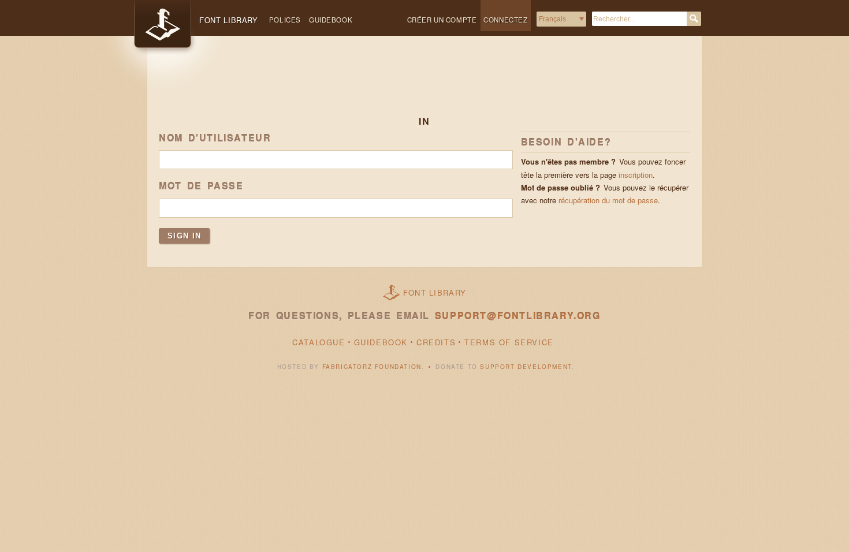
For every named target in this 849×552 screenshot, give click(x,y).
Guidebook (330, 19)
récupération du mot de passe (608, 200)
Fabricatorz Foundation (372, 367)
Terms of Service (509, 342)
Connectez (505, 19)
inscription (636, 174)
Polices (285, 19)
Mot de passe (201, 186)
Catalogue (318, 342)
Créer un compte (442, 19)
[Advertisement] (424, 85)
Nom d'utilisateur (215, 138)
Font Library (435, 292)
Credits (436, 342)
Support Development (525, 367)
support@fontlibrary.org (518, 315)
